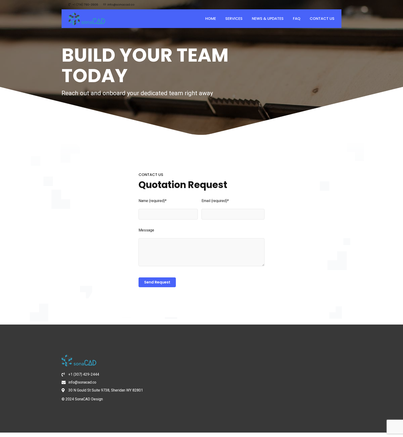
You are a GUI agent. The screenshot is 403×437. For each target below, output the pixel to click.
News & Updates (268, 18)
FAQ (296, 18)
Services (234, 18)
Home (210, 18)
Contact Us (322, 18)
